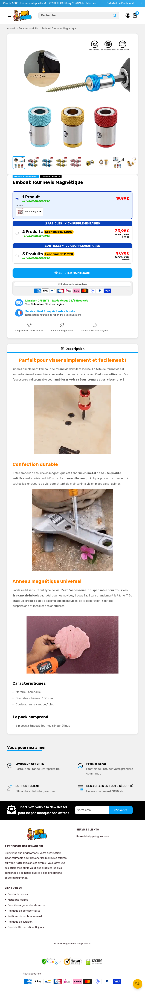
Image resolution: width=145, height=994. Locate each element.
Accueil (11, 28)
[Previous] (4, 3)
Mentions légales (18, 899)
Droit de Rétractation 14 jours (26, 927)
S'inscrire (120, 810)
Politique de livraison (20, 921)
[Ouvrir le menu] (10, 15)
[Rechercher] (114, 15)
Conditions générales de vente (26, 905)
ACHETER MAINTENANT (75, 273)
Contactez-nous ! (18, 894)
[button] (72, 205)
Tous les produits (28, 28)
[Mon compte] (128, 15)
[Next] (141, 3)
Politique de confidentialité (24, 910)
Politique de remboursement (25, 916)
